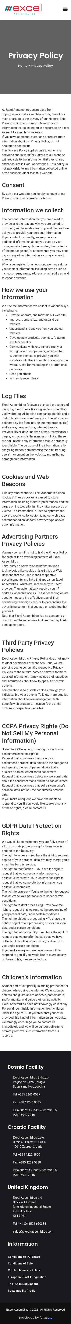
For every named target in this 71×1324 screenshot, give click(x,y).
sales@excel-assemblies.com (33, 1231)
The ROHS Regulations (23, 1284)
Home (23, 65)
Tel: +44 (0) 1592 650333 (29, 1223)
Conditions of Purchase (24, 1256)
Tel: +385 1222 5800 (26, 1154)
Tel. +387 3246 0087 (26, 1094)
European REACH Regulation (27, 1277)
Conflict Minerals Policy (24, 1270)
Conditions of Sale (20, 1263)
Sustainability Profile (21, 1290)
